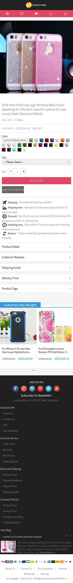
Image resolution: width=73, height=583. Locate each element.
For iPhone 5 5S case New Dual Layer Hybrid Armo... (16, 350)
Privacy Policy (10, 505)
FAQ (5, 425)
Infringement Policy (13, 517)
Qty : (4, 171)
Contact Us (8, 419)
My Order (8, 449)
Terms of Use (10, 511)
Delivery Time (10, 474)
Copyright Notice (11, 522)
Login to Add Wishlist (13, 189)
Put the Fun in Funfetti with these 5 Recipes (22, 536)
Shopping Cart (10, 461)
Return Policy (10, 486)
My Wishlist (9, 455)
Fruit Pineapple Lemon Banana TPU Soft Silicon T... (53, 350)
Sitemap (44, 574)
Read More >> (47, 552)
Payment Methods (12, 480)
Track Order (9, 444)
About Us (8, 413)
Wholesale (29, 574)
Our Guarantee (10, 430)
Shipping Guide (11, 492)
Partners (62, 568)
